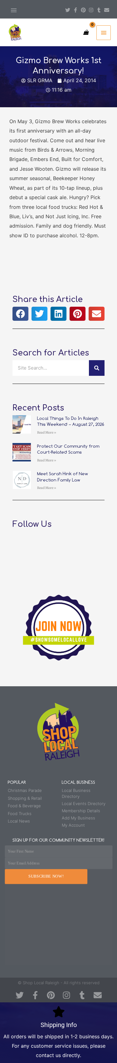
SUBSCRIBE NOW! (46, 876)
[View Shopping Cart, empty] (85, 32)
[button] (20, 314)
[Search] (97, 368)
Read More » (46, 433)
